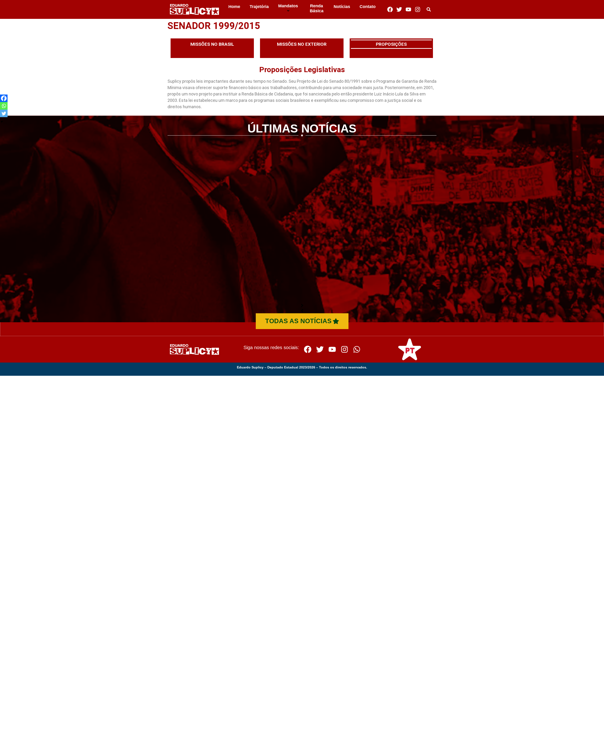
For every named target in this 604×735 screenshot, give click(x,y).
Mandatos (288, 6)
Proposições (391, 44)
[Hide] (2, 122)
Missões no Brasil (212, 44)
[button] (428, 9)
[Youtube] (408, 9)
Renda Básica (316, 8)
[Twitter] (399, 9)
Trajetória (259, 6)
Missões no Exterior (302, 44)
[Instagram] (417, 9)
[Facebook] (390, 9)
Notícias (342, 6)
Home (234, 6)
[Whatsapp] (4, 106)
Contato (368, 6)
